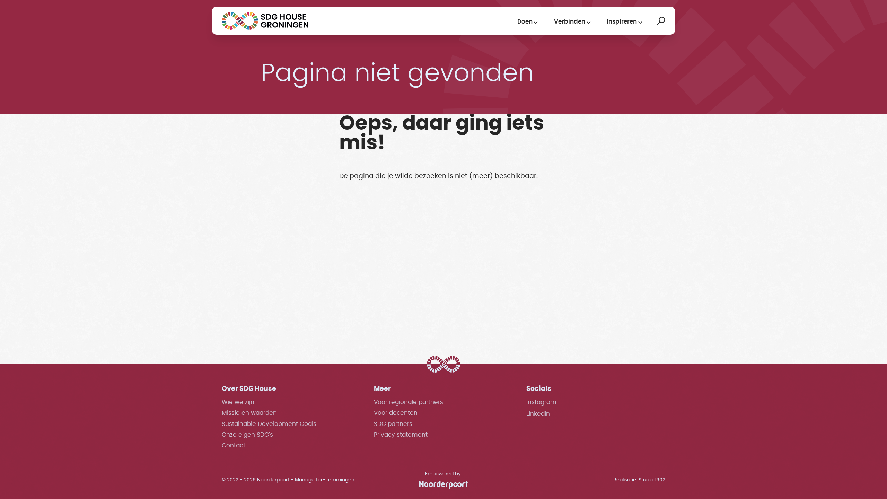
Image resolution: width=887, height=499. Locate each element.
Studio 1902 (652, 479)
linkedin (538, 414)
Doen (525, 22)
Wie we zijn (238, 402)
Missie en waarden (249, 413)
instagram (541, 402)
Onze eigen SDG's (247, 435)
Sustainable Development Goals (269, 424)
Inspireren (622, 22)
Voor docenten (396, 413)
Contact (233, 445)
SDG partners (393, 424)
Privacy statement (401, 435)
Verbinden (569, 22)
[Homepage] (265, 21)
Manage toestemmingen (324, 479)
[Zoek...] (661, 21)
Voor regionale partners (408, 402)
